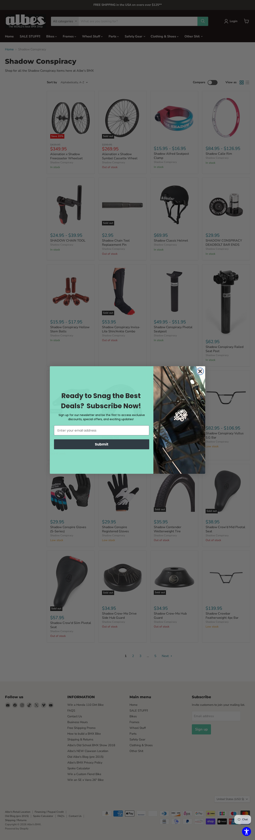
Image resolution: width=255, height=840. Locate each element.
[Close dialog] (200, 371)
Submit (101, 444)
